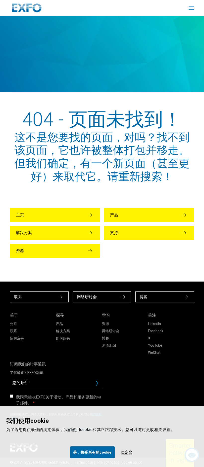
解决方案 (63, 331)
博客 (105, 338)
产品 (59, 324)
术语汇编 (109, 345)
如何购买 (63, 338)
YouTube (155, 345)
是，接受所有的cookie (92, 452)
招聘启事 (17, 338)
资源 (105, 324)
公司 (13, 324)
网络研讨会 (110, 331)
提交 (99, 384)
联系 (13, 331)
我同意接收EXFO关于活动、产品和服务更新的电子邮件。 (58, 400)
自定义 (126, 452)
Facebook (155, 331)
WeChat (154, 353)
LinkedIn (154, 324)
